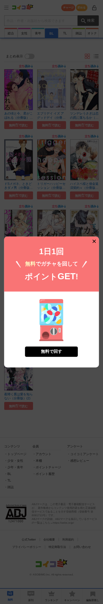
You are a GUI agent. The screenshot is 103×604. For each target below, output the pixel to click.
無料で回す (51, 351)
